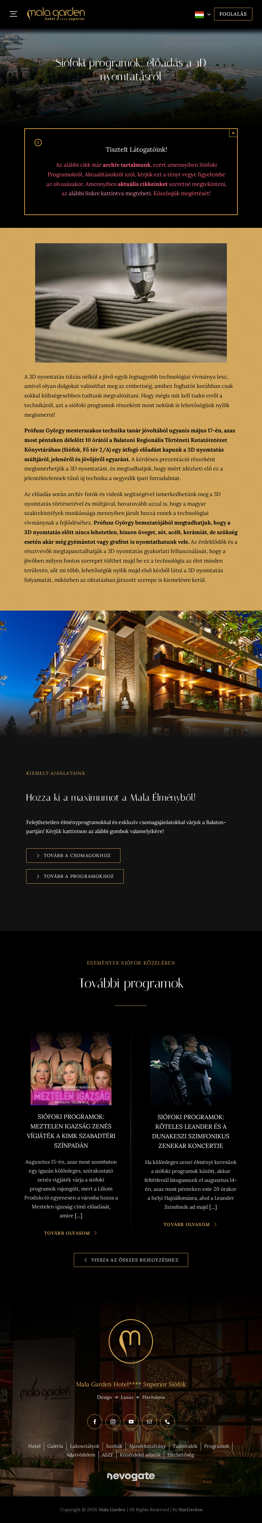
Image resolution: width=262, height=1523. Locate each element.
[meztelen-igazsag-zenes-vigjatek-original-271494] (71, 1026)
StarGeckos (190, 1509)
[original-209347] (190, 1026)
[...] (78, 1215)
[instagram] (112, 1421)
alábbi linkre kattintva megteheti (110, 193)
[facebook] (94, 1421)
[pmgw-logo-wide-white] (131, 1471)
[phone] (167, 1421)
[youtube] (131, 1421)
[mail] (149, 1421)
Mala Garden (111, 1509)
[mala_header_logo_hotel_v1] (56, 9)
